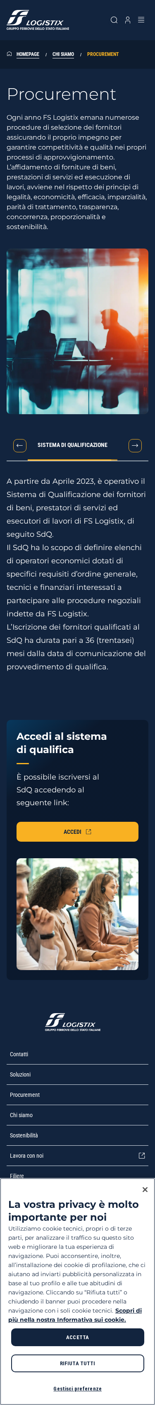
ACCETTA (77, 1337)
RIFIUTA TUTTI (77, 1363)
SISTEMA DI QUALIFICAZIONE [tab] (72, 445)
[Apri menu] (142, 20)
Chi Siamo (63, 54)
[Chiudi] (145, 1189)
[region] (77, 1291)
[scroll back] (19, 445)
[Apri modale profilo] (128, 20)
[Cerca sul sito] (114, 20)
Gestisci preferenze (77, 1389)
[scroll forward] (135, 445)
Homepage (28, 54)
